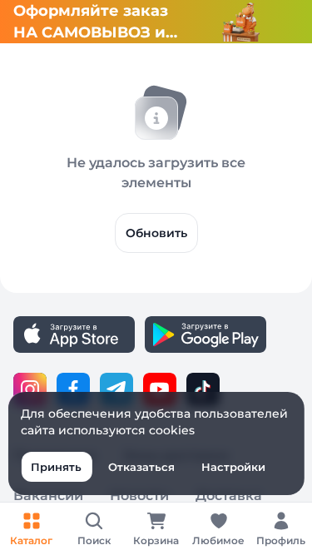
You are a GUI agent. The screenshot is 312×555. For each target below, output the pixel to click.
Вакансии (48, 495)
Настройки (233, 466)
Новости (139, 495)
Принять (56, 466)
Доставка (229, 495)
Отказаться (141, 466)
